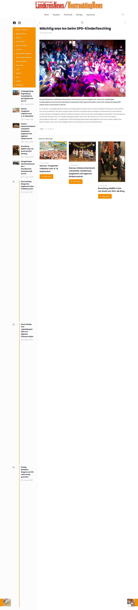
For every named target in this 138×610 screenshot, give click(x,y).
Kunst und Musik (21, 46)
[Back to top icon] (129, 606)
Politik (18, 69)
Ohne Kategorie (21, 61)
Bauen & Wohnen (22, 30)
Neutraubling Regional (23, 57)
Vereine (18, 81)
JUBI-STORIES (20, 42)
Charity (18, 38)
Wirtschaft (19, 85)
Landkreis (19, 49)
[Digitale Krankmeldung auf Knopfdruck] (5, 602)
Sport (18, 77)
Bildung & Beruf (21, 34)
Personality (19, 65)
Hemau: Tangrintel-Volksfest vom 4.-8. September (49, 168)
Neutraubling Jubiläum (23, 53)
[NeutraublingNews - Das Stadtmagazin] (69, 9)
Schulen (18, 73)
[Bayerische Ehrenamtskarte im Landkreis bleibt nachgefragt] (132, 602)
